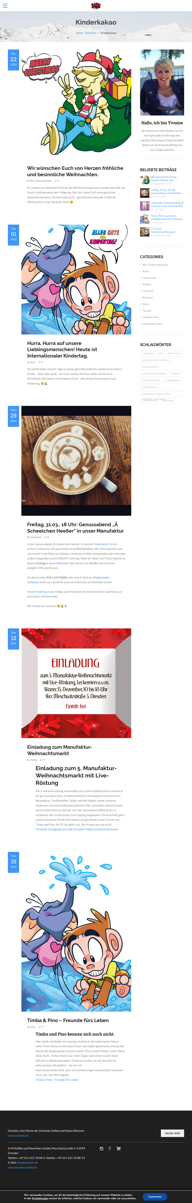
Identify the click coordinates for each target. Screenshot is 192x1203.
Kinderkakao (150, 387)
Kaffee (33, 759)
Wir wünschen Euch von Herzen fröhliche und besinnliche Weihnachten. (164, 178)
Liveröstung (149, 401)
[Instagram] (101, 1148)
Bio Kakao (174, 353)
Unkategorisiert (152, 323)
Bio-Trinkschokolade (41, 180)
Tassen (147, 310)
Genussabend (150, 367)
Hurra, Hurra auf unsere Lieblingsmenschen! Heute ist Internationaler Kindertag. (62, 349)
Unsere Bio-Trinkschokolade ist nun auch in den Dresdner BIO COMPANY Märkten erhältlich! (167, 204)
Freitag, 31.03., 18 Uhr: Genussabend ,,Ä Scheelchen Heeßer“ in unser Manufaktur (166, 191)
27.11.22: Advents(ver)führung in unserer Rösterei (163, 230)
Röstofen (168, 401)
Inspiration (36, 537)
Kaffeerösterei (151, 380)
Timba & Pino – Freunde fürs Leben (68, 1020)
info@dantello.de (27, 1162)
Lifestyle (148, 290)
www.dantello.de (18, 1135)
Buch (32, 362)
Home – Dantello (86, 32)
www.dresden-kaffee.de (22, 1167)
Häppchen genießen (154, 374)
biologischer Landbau (155, 360)
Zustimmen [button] (155, 1197)
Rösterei (63, 563)
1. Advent (148, 353)
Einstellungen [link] (40, 1198)
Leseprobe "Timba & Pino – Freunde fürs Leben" (157, 395)
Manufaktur (101, 544)
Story (33, 1026)
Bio (161, 353)
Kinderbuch (42, 591)
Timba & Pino (151, 317)
